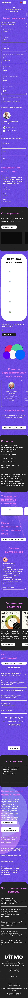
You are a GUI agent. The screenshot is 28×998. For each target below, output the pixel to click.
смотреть (14, 748)
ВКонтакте (6, 143)
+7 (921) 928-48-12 (11, 131)
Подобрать (9, 335)
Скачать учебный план (14, 428)
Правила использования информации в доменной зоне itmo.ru (14, 989)
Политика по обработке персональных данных (14, 984)
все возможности (10, 829)
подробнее (8, 644)
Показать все (8, 227)
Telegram (5, 159)
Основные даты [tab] (14, 667)
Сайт (4, 151)
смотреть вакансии (13, 539)
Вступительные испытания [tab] (14, 663)
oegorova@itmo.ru (11, 127)
